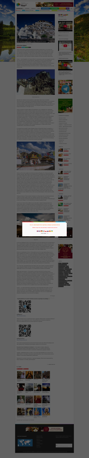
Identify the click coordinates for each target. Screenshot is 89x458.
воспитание (61, 267)
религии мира (62, 283)
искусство (68, 270)
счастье (67, 283)
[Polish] (63, 15)
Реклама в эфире (39, 436)
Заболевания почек (62, 131)
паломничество (62, 279)
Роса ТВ (33, 451)
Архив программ (39, 440)
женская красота (62, 270)
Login (72, 1)
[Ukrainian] (67, 15)
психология (70, 280)
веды (67, 266)
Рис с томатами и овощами (67, 150)
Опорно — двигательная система (65, 126)
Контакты (38, 445)
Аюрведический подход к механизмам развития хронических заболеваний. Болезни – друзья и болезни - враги (65, 186)
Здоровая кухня (35, 10)
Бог (60, 263)
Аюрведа (49, 10)
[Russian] (65, 15)
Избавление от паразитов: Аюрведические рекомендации (66, 178)
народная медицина (63, 276)
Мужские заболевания (63, 138)
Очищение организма (63, 123)
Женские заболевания (63, 136)
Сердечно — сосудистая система (65, 124)
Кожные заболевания (63, 119)
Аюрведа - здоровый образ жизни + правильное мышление (67, 197)
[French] (60, 15)
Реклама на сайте (39, 437)
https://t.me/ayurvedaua (21, 315)
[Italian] (62, 15)
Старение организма (63, 143)
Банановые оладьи (42, 10)
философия (61, 286)
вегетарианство (62, 266)
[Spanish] (66, 15)
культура (66, 273)
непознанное (70, 276)
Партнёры (38, 442)
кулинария (61, 273)
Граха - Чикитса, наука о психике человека (68, 204)
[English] (58, 15)
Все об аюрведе (65, 263)
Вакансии (38, 439)
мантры (71, 273)
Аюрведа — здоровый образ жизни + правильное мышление (63, 10)
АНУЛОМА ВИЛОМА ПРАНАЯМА (25, 10)
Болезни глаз (61, 140)
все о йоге (67, 267)
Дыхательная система (63, 128)
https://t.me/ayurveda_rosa (22, 339)
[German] (61, 15)
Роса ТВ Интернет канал (63, 446)
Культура (23, 47)
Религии (26, 47)
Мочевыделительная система (64, 133)
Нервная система (62, 121)
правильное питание (63, 280)
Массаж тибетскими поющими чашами (67, 172)
